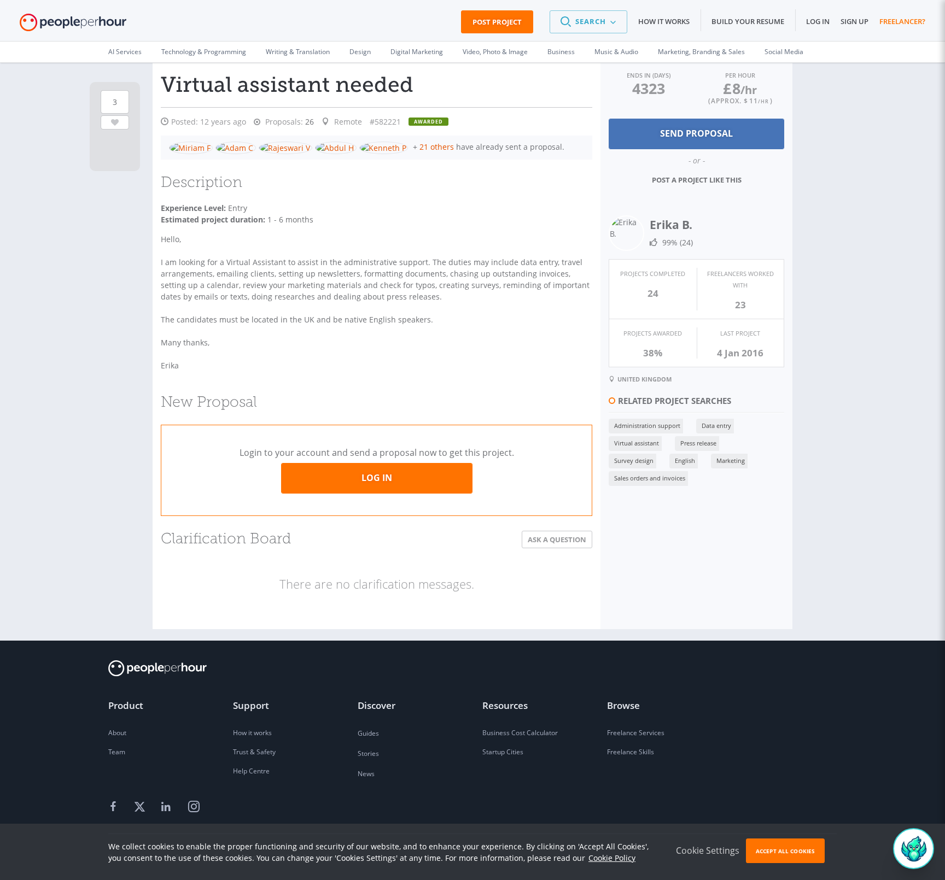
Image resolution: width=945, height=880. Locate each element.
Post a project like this (697, 180)
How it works (664, 21)
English (685, 460)
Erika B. (671, 224)
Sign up (854, 21)
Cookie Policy (611, 858)
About (117, 732)
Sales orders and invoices (649, 478)
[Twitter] (141, 807)
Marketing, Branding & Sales (701, 51)
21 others (436, 147)
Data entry (716, 425)
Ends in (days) (648, 75)
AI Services (125, 51)
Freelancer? (902, 21)
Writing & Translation (298, 51)
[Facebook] (115, 807)
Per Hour (740, 75)
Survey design (634, 460)
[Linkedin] (167, 807)
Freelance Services (635, 732)
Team (116, 751)
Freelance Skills (630, 751)
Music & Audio (616, 51)
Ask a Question (557, 539)
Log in (818, 21)
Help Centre (251, 771)
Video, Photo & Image (495, 51)
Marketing (730, 460)
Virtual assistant (636, 443)
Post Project (497, 22)
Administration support (647, 425)
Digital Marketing (416, 51)
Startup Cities (502, 751)
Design (360, 51)
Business (561, 51)
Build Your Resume (747, 21)
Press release (698, 443)
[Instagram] (193, 807)
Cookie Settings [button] (707, 850)
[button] (588, 21)
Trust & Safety (254, 751)
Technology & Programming (203, 51)
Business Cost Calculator (520, 732)
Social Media (784, 51)
